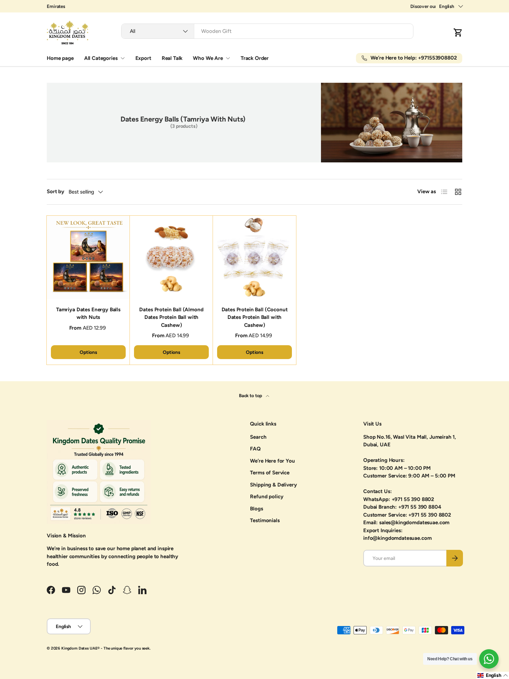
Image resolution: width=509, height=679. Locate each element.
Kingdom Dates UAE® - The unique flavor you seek (105, 648)
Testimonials (264, 520)
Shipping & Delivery (273, 485)
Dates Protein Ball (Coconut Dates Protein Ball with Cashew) (255, 317)
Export (143, 58)
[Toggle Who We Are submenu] (228, 58)
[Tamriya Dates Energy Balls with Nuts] (88, 257)
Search (258, 437)
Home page (60, 58)
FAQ (255, 449)
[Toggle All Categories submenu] (122, 58)
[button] (458, 32)
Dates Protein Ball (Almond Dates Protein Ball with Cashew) (171, 317)
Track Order (255, 58)
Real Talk (172, 58)
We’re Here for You (272, 461)
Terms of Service (269, 473)
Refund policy (266, 496)
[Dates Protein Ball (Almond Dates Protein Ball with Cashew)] (171, 257)
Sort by (55, 191)
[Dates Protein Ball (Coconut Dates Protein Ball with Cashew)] (254, 257)
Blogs (256, 509)
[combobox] (267, 31)
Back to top (251, 395)
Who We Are (208, 58)
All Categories (101, 58)
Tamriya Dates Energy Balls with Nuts (88, 313)
